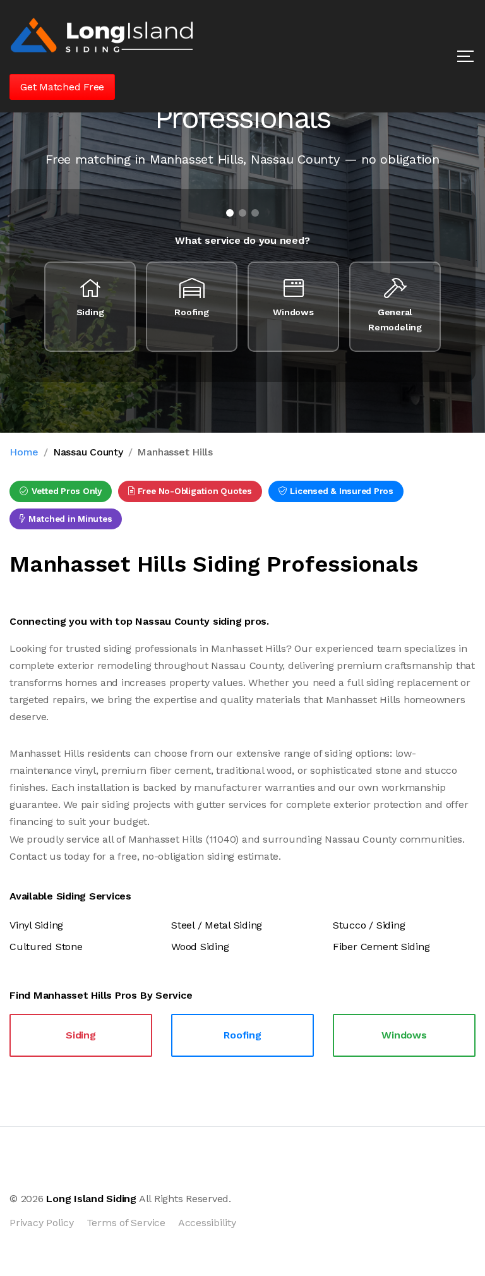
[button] (465, 56)
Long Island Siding (91, 1199)
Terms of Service (126, 1223)
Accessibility (207, 1223)
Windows (403, 1035)
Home (24, 452)
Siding (81, 1035)
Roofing (242, 1035)
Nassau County (88, 452)
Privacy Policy (41, 1223)
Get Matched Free (62, 87)
